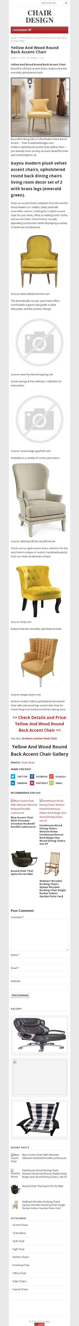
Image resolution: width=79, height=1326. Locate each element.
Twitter (22, 776)
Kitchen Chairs (21, 1257)
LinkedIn (22, 783)
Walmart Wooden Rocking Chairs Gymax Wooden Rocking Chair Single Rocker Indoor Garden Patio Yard (43, 1205)
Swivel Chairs (20, 1289)
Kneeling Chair (21, 1265)
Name (15, 955)
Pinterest (42, 783)
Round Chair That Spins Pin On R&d (42, 1186)
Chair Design (43, 1321)
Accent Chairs (20, 1225)
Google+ (60, 776)
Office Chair (19, 1273)
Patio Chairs (20, 1281)
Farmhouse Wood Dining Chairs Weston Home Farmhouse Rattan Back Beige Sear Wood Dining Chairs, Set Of (44, 1174)
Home (14, 38)
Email (59, 783)
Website (15, 981)
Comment (17, 917)
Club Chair (19, 1241)
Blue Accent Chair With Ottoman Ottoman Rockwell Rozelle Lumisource (44, 1156)
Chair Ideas (25, 38)
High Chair (19, 1249)
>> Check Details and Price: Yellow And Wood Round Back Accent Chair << (40, 724)
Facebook (41, 776)
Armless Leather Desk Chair (39, 738)
